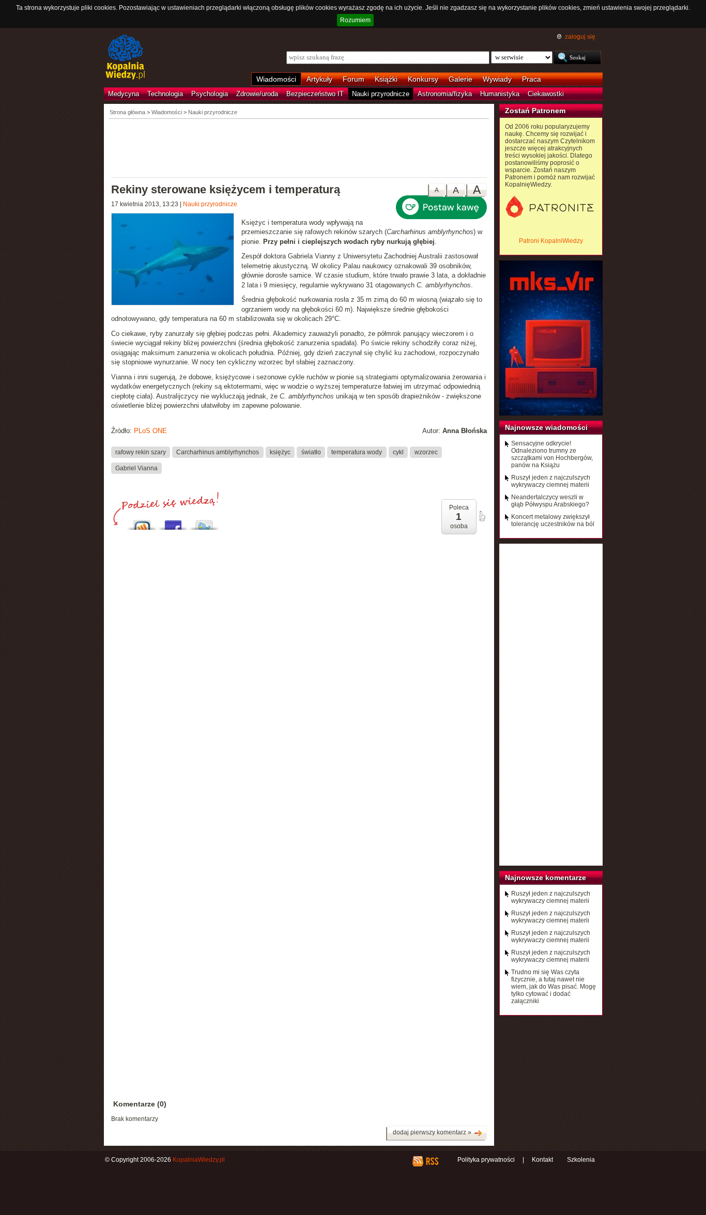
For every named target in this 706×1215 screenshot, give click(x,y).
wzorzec (426, 451)
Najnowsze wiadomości (546, 427)
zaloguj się (580, 36)
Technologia (165, 94)
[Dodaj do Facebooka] (173, 522)
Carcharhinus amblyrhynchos (217, 451)
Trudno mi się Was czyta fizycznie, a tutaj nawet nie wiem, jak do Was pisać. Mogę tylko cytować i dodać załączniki (553, 986)
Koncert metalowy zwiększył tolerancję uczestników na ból (552, 520)
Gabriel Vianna (136, 467)
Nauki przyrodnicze (380, 94)
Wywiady (497, 79)
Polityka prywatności (486, 1159)
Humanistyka (499, 94)
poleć (481, 516)
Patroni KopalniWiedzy (551, 240)
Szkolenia (581, 1159)
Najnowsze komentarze (545, 877)
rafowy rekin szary (140, 451)
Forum (353, 79)
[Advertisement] (299, 147)
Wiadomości (276, 79)
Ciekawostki (546, 94)
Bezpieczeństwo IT (315, 94)
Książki (386, 79)
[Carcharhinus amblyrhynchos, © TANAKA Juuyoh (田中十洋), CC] (176, 260)
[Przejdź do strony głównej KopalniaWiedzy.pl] (125, 58)
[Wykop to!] (142, 522)
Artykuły (319, 79)
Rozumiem (355, 20)
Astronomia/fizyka (445, 94)
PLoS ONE (150, 431)
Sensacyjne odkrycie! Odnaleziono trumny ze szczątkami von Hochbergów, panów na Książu (552, 454)
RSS (431, 1161)
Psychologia (209, 94)
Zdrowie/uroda (257, 94)
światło (311, 451)
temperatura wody (356, 451)
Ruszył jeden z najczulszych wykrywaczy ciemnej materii (550, 481)
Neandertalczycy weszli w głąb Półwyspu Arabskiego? (550, 501)
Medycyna (123, 94)
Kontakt (542, 1159)
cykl (398, 451)
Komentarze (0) (139, 1104)
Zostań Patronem (535, 110)
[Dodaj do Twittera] (204, 522)
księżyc (280, 451)
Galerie (460, 79)
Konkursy (423, 79)
